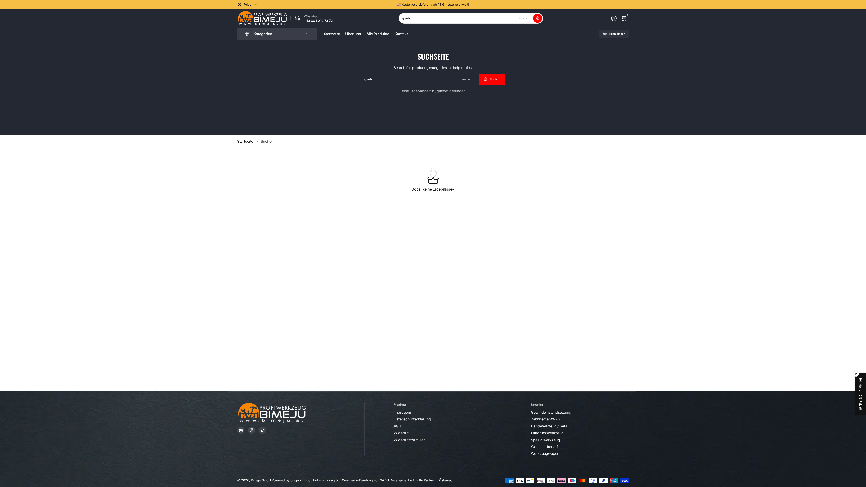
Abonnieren (805, 446)
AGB (839, 457)
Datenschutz (805, 462)
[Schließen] (856, 399)
